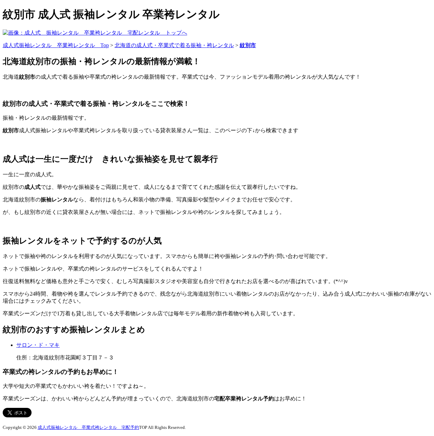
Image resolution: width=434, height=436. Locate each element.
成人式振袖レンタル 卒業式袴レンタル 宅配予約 (88, 427)
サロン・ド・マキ (38, 345)
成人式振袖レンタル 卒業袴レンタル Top (56, 45)
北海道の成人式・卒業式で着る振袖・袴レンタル (174, 45)
